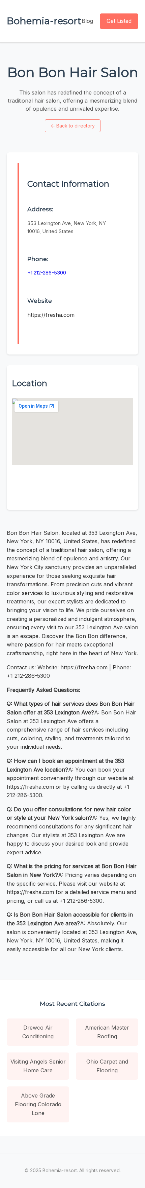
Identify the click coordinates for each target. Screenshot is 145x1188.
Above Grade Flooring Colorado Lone (38, 1104)
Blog (87, 20)
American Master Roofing (107, 1032)
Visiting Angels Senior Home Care (38, 1066)
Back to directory (73, 125)
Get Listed (119, 20)
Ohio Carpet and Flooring (107, 1066)
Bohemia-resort (44, 21)
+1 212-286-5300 (46, 272)
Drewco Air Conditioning (38, 1032)
